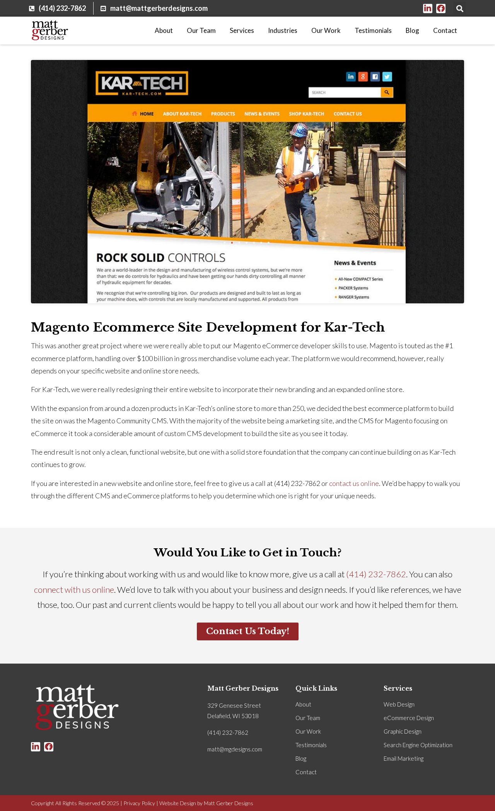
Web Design (399, 704)
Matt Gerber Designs (228, 803)
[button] (459, 8)
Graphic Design (403, 731)
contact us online (354, 483)
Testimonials (373, 30)
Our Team (201, 30)
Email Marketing (403, 758)
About (164, 30)
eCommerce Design (409, 717)
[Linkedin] (427, 8)
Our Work (326, 30)
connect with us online (74, 589)
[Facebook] (441, 8)
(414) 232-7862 (376, 574)
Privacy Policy (139, 803)
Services (242, 30)
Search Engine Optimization (418, 744)
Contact (445, 30)
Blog (412, 30)
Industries (282, 30)
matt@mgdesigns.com (234, 749)
